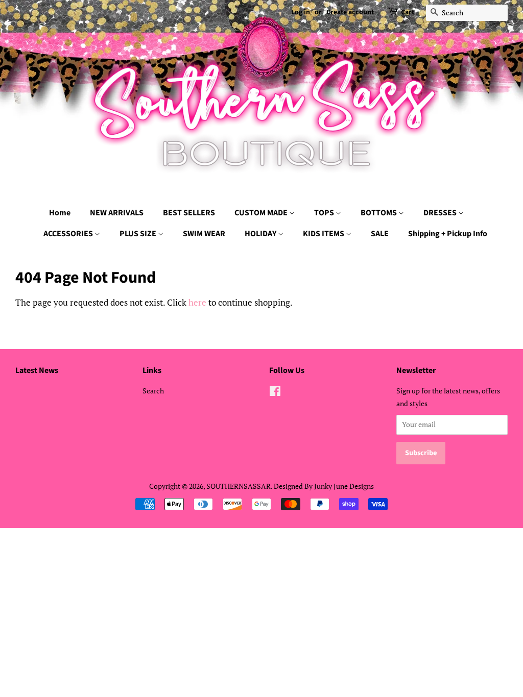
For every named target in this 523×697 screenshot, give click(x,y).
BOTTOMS (379, 212)
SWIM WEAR (204, 233)
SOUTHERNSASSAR (238, 486)
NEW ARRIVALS (117, 212)
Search (153, 390)
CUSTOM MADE (261, 212)
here (197, 302)
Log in (300, 12)
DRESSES (440, 212)
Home (59, 212)
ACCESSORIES (68, 233)
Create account (350, 12)
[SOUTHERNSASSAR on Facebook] (275, 392)
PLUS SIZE (139, 233)
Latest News (36, 370)
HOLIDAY (261, 233)
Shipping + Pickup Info (447, 233)
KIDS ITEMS (324, 233)
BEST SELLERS (189, 212)
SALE (380, 233)
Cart (407, 12)
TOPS (325, 212)
